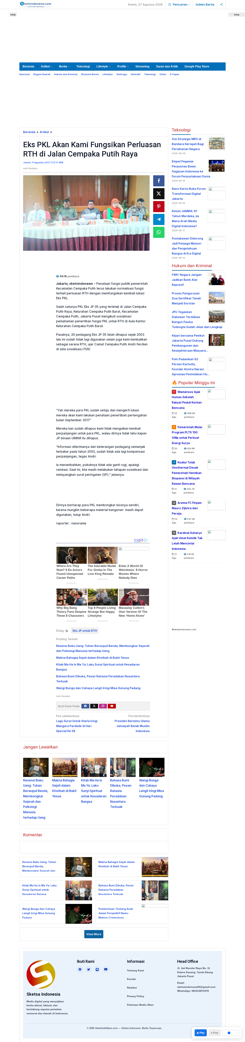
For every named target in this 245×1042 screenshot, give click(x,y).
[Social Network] (221, 4)
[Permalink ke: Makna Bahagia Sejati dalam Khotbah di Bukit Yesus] (65, 767)
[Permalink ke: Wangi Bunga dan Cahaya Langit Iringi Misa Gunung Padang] (152, 767)
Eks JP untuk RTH (85, 630)
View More (93, 934)
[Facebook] (85, 706)
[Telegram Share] (159, 219)
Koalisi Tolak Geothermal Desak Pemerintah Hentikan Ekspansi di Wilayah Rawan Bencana (187, 473)
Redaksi (132, 987)
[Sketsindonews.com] (35, 4)
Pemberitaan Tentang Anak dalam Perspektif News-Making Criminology (115, 913)
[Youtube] (112, 706)
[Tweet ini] (159, 193)
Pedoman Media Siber (140, 1004)
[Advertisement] (122, 35)
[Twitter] (94, 706)
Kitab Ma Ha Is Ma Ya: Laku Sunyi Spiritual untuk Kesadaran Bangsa (93, 791)
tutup (13, 14)
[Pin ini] (159, 206)
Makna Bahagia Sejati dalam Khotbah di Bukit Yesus (92, 657)
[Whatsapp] (159, 232)
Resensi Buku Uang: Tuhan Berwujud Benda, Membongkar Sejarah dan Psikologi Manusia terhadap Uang (40, 870)
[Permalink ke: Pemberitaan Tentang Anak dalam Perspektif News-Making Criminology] (154, 913)
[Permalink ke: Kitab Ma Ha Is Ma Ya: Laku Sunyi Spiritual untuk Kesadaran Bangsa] (94, 767)
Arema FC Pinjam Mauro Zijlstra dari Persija (187, 508)
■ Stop (214, 1032)
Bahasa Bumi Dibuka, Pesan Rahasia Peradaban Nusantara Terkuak (116, 890)
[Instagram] (103, 706)
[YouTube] (106, 969)
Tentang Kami (135, 970)
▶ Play (200, 1032)
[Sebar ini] (159, 180)
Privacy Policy (135, 996)
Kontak (131, 979)
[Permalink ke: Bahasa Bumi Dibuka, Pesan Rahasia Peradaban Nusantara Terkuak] (123, 767)
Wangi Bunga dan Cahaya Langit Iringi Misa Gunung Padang (98, 688)
